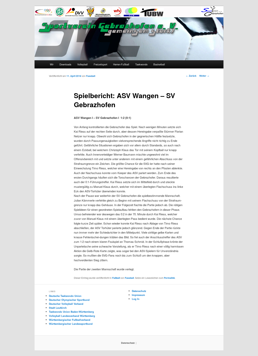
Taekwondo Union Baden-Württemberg (71, 311)
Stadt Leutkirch (58, 307)
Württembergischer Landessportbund (71, 323)
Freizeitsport (100, 64)
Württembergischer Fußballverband (69, 320)
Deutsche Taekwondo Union (65, 296)
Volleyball (82, 64)
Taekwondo (141, 64)
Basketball (159, 64)
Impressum (138, 295)
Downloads (65, 64)
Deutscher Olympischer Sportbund (69, 300)
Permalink (169, 278)
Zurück (191, 75)
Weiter (204, 75)
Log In (135, 299)
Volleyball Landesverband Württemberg (72, 316)
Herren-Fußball (121, 64)
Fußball (116, 278)
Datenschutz (139, 291)
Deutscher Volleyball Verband (66, 304)
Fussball (90, 76)
